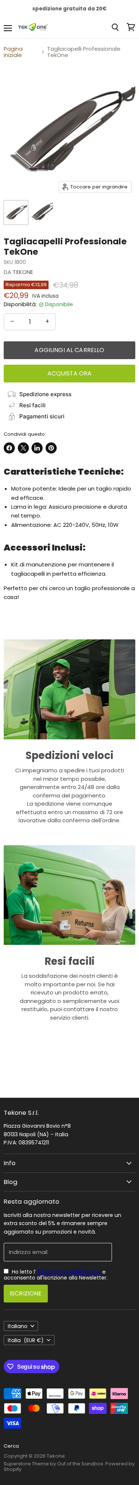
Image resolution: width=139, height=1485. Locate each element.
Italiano (17, 1326)
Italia (26, 1340)
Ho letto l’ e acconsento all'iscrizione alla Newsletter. (55, 1274)
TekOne (23, 272)
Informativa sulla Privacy (69, 1271)
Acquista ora (69, 373)
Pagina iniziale (13, 52)
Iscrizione (26, 1293)
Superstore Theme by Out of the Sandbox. (54, 1463)
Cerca (11, 1445)
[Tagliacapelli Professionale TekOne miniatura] (16, 212)
